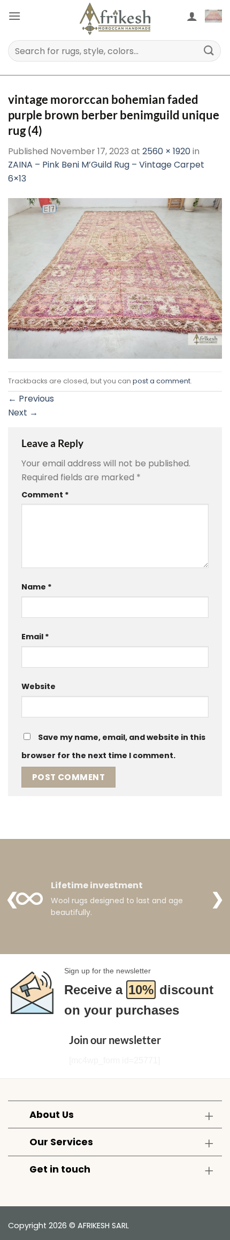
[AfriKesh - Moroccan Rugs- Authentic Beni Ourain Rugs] (115, 18)
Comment (45, 494)
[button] (14, 16)
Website (38, 686)
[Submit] (209, 50)
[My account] (192, 16)
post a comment (161, 380)
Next (23, 412)
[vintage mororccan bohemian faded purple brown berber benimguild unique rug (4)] (115, 278)
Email (35, 636)
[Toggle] (208, 1115)
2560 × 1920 (166, 151)
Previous (31, 398)
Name (36, 586)
